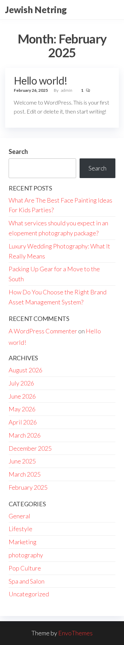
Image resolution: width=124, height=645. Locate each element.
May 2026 (22, 409)
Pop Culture (25, 568)
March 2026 (25, 435)
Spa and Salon (26, 581)
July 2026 (21, 383)
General (19, 516)
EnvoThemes (75, 633)
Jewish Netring (36, 9)
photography (26, 555)
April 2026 (23, 422)
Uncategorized (29, 594)
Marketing (23, 542)
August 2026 (25, 370)
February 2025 (28, 487)
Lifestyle (20, 528)
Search (18, 151)
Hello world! (41, 80)
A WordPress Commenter (43, 331)
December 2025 (30, 448)
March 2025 (25, 474)
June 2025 (22, 461)
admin (67, 90)
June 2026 (22, 396)
